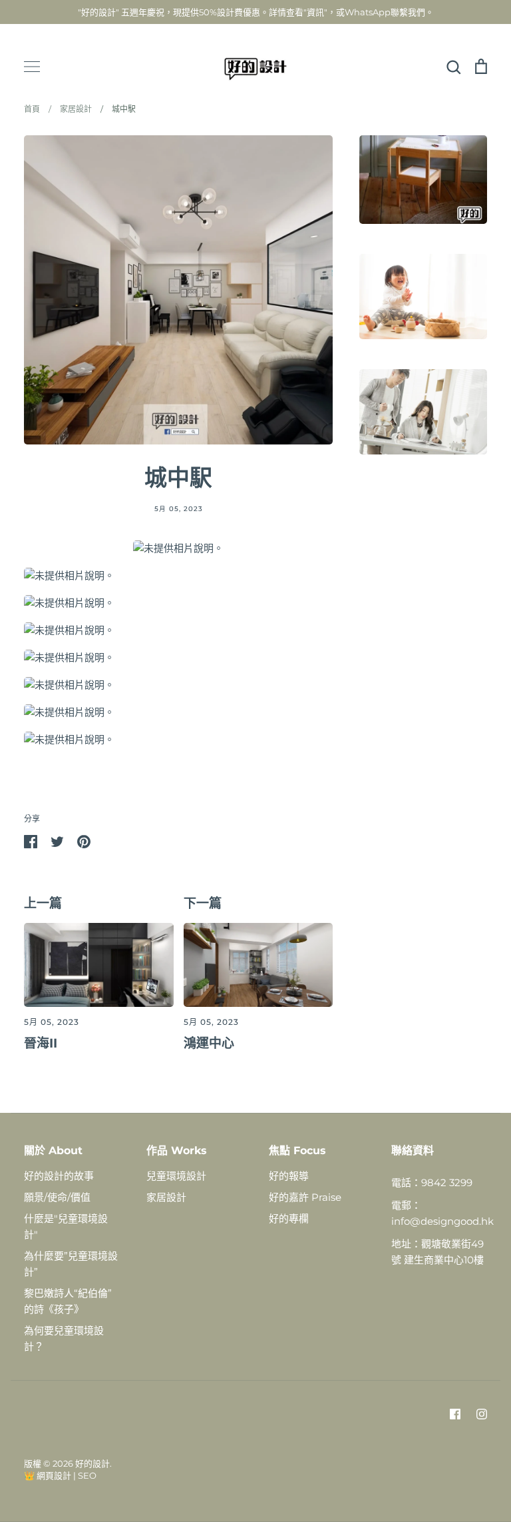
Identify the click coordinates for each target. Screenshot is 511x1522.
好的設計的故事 (59, 1175)
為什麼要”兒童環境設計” (71, 1263)
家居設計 (166, 1197)
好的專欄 (289, 1218)
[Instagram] (481, 1414)
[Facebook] (455, 1414)
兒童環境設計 (176, 1175)
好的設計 (92, 1463)
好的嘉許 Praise (305, 1197)
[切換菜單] (32, 67)
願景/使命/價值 (57, 1197)
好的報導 (289, 1175)
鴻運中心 (209, 1043)
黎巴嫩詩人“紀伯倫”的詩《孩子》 (68, 1301)
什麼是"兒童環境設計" (66, 1226)
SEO (87, 1475)
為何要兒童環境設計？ (64, 1338)
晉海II (40, 1043)
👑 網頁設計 (47, 1475)
